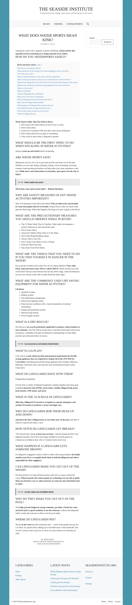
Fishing (58, 24)
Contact (88, 577)
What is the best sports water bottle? (49, 541)
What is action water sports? (48, 544)
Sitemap (88, 584)
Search (92, 38)
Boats (46, 24)
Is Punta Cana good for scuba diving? (65, 586)
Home (104, 601)
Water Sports (75, 24)
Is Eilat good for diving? (60, 582)
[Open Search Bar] (88, 24)
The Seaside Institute (66, 9)
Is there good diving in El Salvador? (64, 578)
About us (89, 571)
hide (39, 65)
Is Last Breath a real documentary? (64, 590)
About (110, 601)
